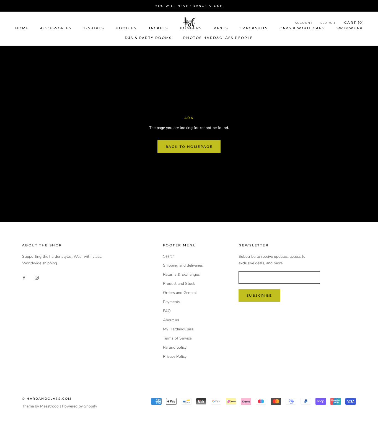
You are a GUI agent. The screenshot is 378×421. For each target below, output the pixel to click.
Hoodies (126, 28)
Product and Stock (179, 283)
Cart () (354, 22)
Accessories (55, 28)
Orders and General (180, 292)
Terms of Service (177, 338)
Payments (171, 301)
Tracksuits (254, 28)
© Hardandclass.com (47, 399)
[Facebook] (24, 277)
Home (22, 28)
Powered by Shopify (79, 406)
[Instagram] (37, 277)
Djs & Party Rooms (148, 38)
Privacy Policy (175, 356)
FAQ (167, 311)
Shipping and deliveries (183, 265)
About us (171, 320)
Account (304, 23)
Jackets (158, 28)
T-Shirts (93, 28)
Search (327, 23)
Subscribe (259, 295)
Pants (221, 28)
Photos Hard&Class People (218, 38)
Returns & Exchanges (181, 274)
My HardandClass (178, 329)
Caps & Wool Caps (302, 28)
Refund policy (175, 347)
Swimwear (349, 28)
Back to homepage (189, 146)
